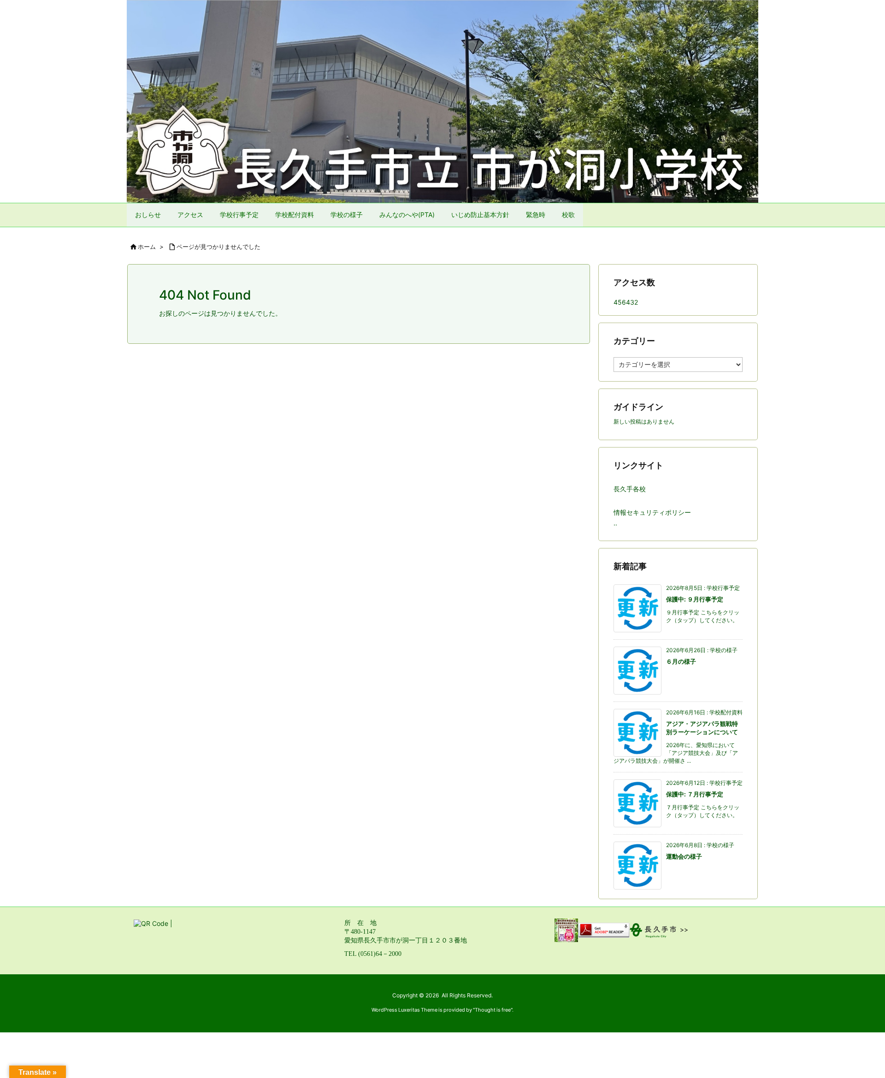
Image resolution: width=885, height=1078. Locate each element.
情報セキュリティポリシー (652, 512)
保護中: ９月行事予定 (694, 599)
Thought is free (493, 1010)
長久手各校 (630, 489)
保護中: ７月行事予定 (694, 794)
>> (684, 930)
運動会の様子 (684, 856)
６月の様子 (681, 661)
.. (615, 523)
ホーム (147, 246)
